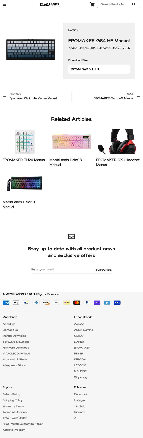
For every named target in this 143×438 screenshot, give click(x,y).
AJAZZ (79, 324)
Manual (73, 30)
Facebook (81, 394)
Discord (79, 412)
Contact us (10, 330)
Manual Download (14, 335)
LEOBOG (80, 365)
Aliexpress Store (14, 365)
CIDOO (79, 335)
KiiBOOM (80, 359)
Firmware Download (16, 347)
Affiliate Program (14, 429)
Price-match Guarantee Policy (23, 423)
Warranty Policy (13, 406)
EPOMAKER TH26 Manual (24, 160)
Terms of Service (15, 412)
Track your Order (15, 418)
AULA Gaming (83, 330)
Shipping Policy (13, 400)
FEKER (78, 353)
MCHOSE (80, 371)
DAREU (79, 341)
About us (9, 324)
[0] (92, 4)
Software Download (16, 341)
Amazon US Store (15, 359)
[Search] (133, 4)
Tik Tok (79, 406)
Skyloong (80, 377)
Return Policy (11, 394)
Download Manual (86, 69)
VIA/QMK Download (16, 353)
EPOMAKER (82, 347)
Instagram (80, 400)
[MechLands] (49, 4)
